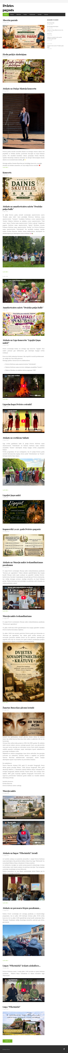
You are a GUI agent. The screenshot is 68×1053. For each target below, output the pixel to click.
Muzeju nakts (9, 791)
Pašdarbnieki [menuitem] (32, 14)
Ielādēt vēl (7, 1041)
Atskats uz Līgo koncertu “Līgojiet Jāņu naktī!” (22, 341)
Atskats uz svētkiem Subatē (16, 437)
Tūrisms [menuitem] (12, 14)
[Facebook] (64, 1049)
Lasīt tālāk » (5, 167)
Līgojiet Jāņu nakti (12, 495)
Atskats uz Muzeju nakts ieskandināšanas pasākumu (23, 563)
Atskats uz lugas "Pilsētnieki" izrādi (20, 853)
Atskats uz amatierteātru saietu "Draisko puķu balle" (54, 38)
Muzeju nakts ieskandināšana (17, 616)
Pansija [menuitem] (25, 14)
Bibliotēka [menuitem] (19, 14)
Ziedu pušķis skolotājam (52, 26)
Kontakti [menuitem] (39, 14)
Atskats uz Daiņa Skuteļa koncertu (55, 30)
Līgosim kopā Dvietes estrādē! (17, 404)
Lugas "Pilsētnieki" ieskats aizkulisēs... (22, 965)
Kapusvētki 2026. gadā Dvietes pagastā (22, 529)
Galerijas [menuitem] (46, 14)
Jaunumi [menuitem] (6, 14)
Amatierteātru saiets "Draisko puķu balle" (55, 46)
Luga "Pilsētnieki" (11, 1006)
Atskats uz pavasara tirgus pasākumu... (22, 908)
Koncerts (49, 33)
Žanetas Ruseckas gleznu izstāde (18, 707)
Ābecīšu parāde (50, 22)
